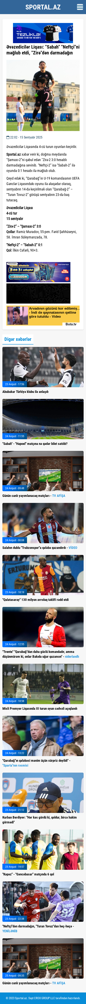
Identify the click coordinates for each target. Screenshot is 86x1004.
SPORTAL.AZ (43, 7)
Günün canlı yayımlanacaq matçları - (33, 496)
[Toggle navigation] (80, 7)
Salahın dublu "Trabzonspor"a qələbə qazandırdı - (39, 548)
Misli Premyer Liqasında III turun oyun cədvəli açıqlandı (39, 708)
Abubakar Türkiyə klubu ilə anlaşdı (25, 392)
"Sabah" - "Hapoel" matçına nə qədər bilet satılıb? (35, 444)
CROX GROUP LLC (44, 998)
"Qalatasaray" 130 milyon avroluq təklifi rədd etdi (35, 600)
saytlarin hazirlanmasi (22, 258)
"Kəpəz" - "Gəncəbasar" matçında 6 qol (28, 874)
